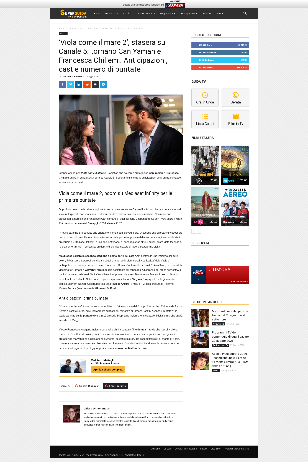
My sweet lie (218, 324)
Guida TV (110, 13)
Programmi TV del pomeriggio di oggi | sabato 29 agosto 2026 (230, 336)
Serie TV (207, 13)
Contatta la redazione (186, 448)
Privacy (203, 448)
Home (97, 13)
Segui (243, 52)
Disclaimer (216, 448)
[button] (245, 13)
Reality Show (188, 13)
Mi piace (242, 45)
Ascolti (216, 370)
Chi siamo (156, 448)
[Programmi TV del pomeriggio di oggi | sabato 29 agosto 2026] (200, 339)
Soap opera (166, 13)
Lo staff (167, 448)
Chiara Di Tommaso (72, 76)
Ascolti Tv (128, 13)
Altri (219, 13)
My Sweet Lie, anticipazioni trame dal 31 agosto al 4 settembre (230, 315)
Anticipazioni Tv (146, 13)
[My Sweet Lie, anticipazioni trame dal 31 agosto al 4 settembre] (200, 318)
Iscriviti (242, 67)
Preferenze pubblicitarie (237, 448)
